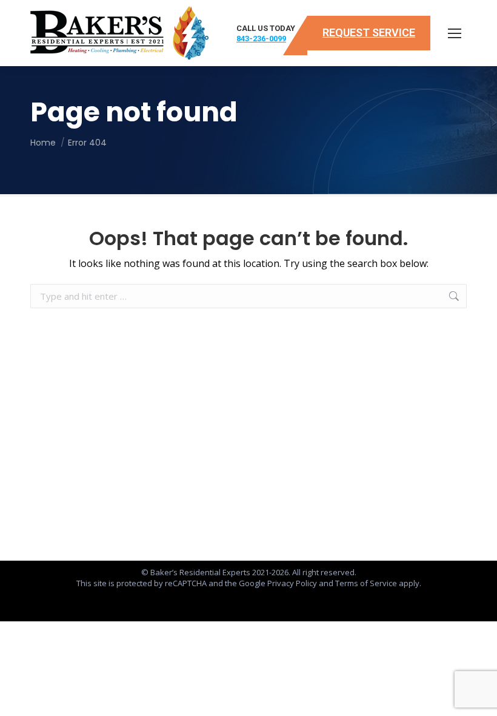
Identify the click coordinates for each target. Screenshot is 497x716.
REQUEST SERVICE (368, 32)
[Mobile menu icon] (454, 33)
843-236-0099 (261, 38)
